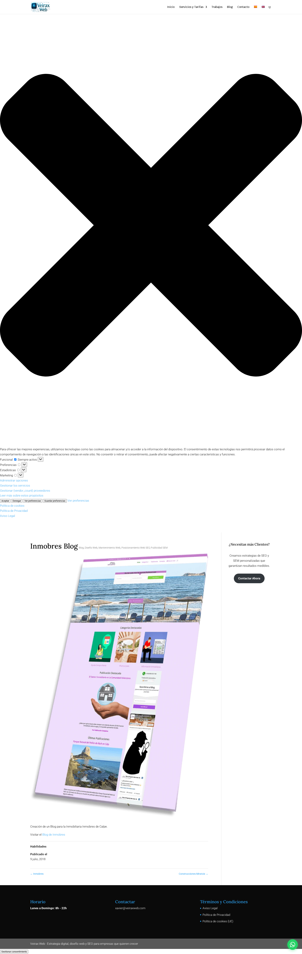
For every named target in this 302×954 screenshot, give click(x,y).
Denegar (17, 501)
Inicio (171, 7)
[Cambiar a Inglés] (263, 10)
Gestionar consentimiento (14, 951)
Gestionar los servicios (15, 485)
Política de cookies (12, 505)
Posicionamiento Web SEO (135, 547)
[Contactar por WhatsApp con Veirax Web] (292, 944)
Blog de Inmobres (53, 834)
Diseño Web (91, 547)
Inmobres (37, 873)
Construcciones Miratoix (193, 873)
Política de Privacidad (14, 510)
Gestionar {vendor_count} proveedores (25, 490)
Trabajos (216, 7)
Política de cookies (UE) (218, 921)
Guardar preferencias (54, 501)
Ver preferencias (32, 501)
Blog (230, 7)
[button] (151, 226)
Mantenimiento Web (109, 547)
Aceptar (5, 501)
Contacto (243, 7)
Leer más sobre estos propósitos (21, 495)
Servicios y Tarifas (191, 7)
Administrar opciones (14, 480)
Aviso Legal (7, 516)
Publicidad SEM (159, 547)
